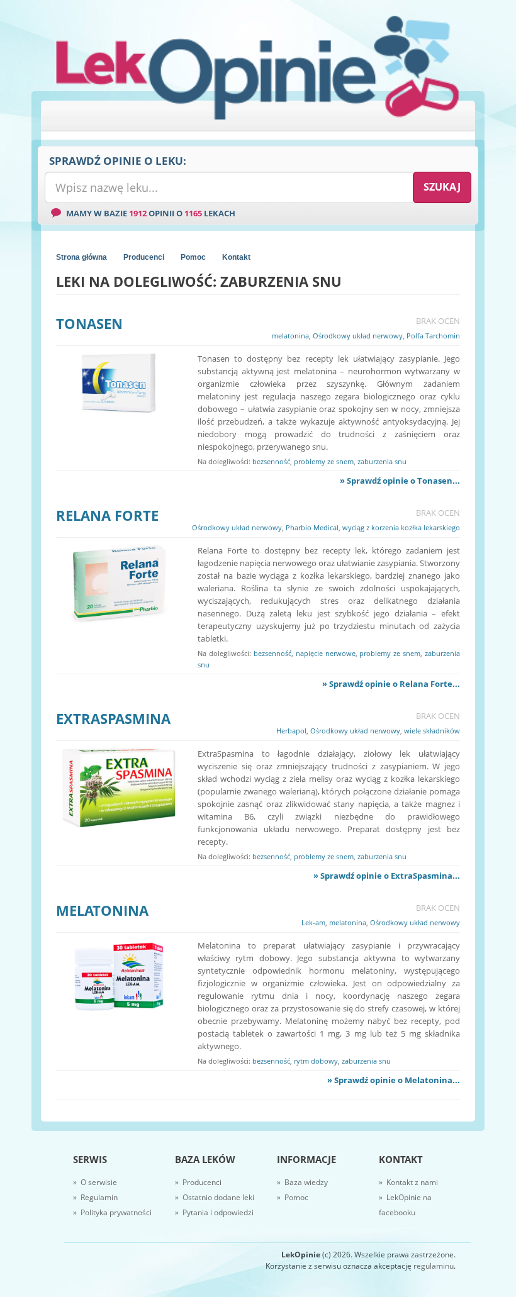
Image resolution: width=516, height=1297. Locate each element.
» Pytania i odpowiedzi (214, 1212)
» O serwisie (95, 1182)
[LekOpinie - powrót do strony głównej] (258, 67)
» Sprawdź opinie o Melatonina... (393, 1080)
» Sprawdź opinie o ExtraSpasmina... (386, 875)
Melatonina (102, 910)
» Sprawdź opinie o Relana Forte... (391, 683)
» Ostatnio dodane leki (214, 1197)
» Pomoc (292, 1197)
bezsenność (271, 461)
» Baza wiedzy (302, 1182)
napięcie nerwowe (326, 653)
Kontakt (236, 257)
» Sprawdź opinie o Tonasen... (400, 480)
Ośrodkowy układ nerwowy (358, 335)
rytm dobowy (316, 1061)
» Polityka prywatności (112, 1212)
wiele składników (432, 730)
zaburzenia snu (382, 461)
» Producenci (198, 1182)
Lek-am (313, 922)
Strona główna (81, 257)
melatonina (290, 335)
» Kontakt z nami (408, 1182)
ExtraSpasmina (113, 718)
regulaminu (433, 1266)
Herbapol (291, 730)
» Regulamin (95, 1197)
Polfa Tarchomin (433, 335)
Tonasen (89, 323)
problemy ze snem (324, 461)
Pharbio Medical (312, 527)
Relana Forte (107, 515)
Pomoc (193, 257)
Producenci (143, 257)
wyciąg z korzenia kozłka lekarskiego (401, 527)
